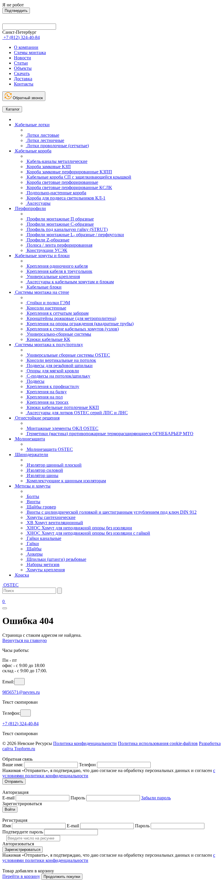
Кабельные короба (32, 150)
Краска (21, 574)
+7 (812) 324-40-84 (20, 723)
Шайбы (34, 548)
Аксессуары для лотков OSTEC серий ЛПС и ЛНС (77, 412)
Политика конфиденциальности (85, 743)
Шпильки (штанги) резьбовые (56, 559)
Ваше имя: (12, 764)
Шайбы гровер (41, 506)
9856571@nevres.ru (21, 692)
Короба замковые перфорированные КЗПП (69, 171)
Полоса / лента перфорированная (59, 245)
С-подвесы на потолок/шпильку (58, 376)
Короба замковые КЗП (48, 166)
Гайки (32, 543)
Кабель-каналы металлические (56, 161)
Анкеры (34, 554)
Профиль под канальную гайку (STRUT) (67, 229)
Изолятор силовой (44, 470)
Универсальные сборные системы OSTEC (68, 355)
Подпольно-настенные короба (56, 192)
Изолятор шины (42, 475)
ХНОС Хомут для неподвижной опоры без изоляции (79, 527)
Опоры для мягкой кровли (52, 370)
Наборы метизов (43, 564)
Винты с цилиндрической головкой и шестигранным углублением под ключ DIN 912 (111, 512)
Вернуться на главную (24, 640)
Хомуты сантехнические (50, 517)
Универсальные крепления (53, 276)
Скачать (22, 73)
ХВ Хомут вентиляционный (54, 522)
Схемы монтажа (30, 52)
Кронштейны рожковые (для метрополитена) (71, 318)
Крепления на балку (46, 391)
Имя (6, 825)
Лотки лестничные (45, 140)
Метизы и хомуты (32, 485)
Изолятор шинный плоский (54, 465)
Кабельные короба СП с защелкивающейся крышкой (78, 177)
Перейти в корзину (21, 876)
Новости (22, 57)
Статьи (21, 63)
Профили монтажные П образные (60, 218)
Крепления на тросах (47, 402)
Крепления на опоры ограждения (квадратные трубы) (80, 323)
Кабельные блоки (44, 286)
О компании (26, 47)
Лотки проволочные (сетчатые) (57, 145)
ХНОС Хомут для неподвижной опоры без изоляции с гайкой (88, 533)
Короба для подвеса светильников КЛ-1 (65, 197)
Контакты (23, 83)
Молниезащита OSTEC (49, 449)
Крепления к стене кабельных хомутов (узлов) (72, 328)
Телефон (87, 764)
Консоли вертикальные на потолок (61, 360)
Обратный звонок (27, 98)
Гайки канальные (43, 538)
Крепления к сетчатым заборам (57, 313)
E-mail (8, 797)
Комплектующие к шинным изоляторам (66, 480)
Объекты (23, 68)
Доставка (23, 78)
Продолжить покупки (62, 876)
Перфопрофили (30, 208)
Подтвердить (16, 10)
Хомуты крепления (45, 569)
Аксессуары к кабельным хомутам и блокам (70, 281)
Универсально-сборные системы (58, 334)
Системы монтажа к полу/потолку (48, 344)
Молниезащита (29, 438)
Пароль (78, 797)
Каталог (12, 109)
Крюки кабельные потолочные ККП (62, 407)
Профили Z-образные (47, 239)
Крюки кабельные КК (48, 339)
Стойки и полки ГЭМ (48, 302)
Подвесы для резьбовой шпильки (59, 365)
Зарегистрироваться (22, 849)
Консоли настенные (46, 307)
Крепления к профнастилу (52, 386)
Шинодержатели (31, 454)
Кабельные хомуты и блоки (42, 255)
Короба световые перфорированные (62, 182)
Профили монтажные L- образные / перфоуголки (75, 234)
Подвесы (35, 381)
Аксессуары (38, 203)
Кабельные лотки (32, 124)
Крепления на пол (44, 396)
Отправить (14, 781)
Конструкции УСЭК (46, 250)
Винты (33, 501)
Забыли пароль (156, 797)
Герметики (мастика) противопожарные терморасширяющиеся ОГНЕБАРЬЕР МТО (109, 433)
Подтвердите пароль (22, 831)
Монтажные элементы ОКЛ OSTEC (62, 428)
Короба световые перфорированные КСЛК (69, 187)
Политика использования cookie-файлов (158, 743)
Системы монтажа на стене (41, 292)
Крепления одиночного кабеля (57, 266)
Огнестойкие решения (37, 417)
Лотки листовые (42, 135)
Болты (32, 496)
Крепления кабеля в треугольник (59, 271)
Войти (10, 809)
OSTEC (10, 584)
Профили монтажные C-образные (60, 224)
